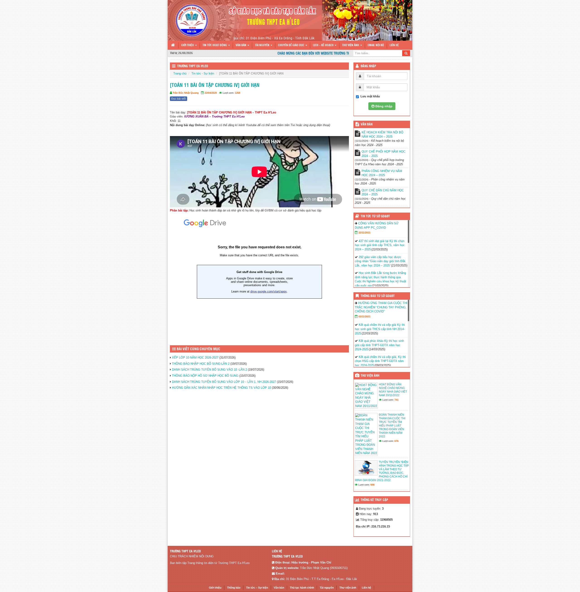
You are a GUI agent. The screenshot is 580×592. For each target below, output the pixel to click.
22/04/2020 (211, 92)
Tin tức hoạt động (215, 45)
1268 (237, 92)
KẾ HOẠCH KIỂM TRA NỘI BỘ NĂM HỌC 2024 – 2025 (382, 134)
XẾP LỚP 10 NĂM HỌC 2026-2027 (195, 357)
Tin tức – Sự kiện (257, 587)
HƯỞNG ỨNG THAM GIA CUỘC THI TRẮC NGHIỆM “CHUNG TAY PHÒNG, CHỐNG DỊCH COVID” (381, 307)
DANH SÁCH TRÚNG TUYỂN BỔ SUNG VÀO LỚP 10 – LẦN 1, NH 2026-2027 (224, 381)
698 (372, 484)
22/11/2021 (364, 232)
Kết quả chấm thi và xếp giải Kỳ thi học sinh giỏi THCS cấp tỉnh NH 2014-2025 (380, 329)
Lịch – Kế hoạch (323, 45)
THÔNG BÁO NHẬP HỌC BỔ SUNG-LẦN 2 (201, 363)
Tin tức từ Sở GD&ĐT (375, 216)
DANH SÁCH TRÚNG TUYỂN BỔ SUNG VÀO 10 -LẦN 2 (209, 369)
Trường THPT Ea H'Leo (192, 66)
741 (396, 399)
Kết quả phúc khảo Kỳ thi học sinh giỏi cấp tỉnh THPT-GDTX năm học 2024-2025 (379, 345)
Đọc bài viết (178, 98)
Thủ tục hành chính (302, 587)
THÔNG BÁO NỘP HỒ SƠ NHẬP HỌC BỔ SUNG (205, 375)
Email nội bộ (376, 45)
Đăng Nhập (368, 66)
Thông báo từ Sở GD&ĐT (378, 296)
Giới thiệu (188, 45)
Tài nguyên (262, 45)
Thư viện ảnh (351, 45)
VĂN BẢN (366, 124)
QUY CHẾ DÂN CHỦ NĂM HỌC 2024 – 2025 (383, 192)
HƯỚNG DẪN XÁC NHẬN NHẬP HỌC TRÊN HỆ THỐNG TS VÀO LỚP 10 (221, 387)
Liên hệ (394, 45)
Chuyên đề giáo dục (291, 45)
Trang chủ (179, 73)
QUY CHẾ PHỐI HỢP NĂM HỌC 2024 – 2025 (383, 154)
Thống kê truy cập (374, 500)
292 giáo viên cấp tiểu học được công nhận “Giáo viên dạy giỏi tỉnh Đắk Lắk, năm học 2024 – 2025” (380, 261)
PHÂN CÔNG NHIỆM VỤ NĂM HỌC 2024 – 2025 (382, 173)
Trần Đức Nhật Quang (186, 92)
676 (396, 441)
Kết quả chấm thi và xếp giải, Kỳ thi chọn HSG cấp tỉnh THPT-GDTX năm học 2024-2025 (380, 361)
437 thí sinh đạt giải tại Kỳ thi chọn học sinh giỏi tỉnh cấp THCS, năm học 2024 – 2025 (380, 245)
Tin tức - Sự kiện (202, 73)
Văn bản (241, 45)
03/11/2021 (364, 316)
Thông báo (233, 587)
